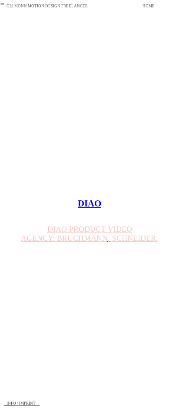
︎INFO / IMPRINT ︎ (21, 403)
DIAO (89, 203)
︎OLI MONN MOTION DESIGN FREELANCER (45, 6)
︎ (90, 6)
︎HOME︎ (148, 6)
